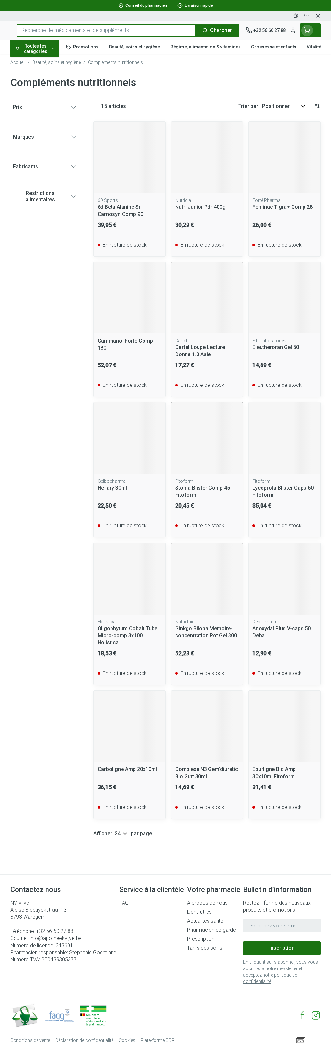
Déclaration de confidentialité (84, 1040)
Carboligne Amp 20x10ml (127, 769)
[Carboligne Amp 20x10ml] (130, 726)
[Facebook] (302, 1015)
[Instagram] (316, 1015)
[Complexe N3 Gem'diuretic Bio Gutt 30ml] (207, 726)
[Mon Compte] (293, 30)
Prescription (200, 939)
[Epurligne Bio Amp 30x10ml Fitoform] (284, 726)
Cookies (127, 1040)
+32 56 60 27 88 (54, 931)
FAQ (124, 903)
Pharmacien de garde (211, 930)
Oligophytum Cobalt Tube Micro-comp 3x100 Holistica (127, 635)
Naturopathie (52, 147)
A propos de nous (207, 903)
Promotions (30, 62)
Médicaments (52, 198)
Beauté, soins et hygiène (52, 79)
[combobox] (106, 30)
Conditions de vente (30, 1040)
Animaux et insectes (52, 183)
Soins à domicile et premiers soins (52, 165)
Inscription (281, 948)
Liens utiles (199, 912)
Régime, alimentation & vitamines (52, 100)
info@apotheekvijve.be (56, 938)
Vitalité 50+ (52, 133)
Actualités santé (205, 921)
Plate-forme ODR (158, 1040)
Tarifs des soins (204, 948)
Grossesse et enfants (52, 118)
